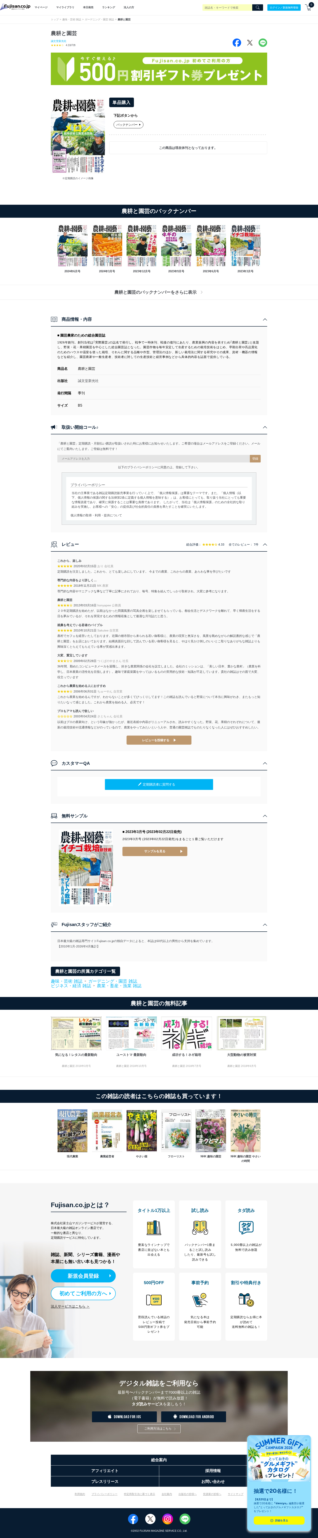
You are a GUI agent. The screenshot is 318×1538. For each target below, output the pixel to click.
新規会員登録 (83, 1276)
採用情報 (213, 1471)
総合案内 (159, 1460)
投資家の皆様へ (212, 1494)
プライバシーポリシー (104, 1494)
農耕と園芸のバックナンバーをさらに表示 (155, 292)
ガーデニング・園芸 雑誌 (99, 19)
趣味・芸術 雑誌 (71, 19)
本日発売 (88, 7)
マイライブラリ (65, 7)
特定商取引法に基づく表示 (139, 1494)
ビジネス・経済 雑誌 (71, 986)
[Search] (257, 7)
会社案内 (167, 1494)
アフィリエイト (105, 1471)
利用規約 (80, 1494)
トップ (55, 19)
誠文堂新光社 (58, 41)
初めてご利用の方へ (83, 1293)
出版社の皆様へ (187, 1494)
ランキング (108, 7)
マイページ (41, 7)
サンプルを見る (154, 851)
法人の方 (129, 7)
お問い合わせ (213, 1481)
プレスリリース (105, 1481)
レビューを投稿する (155, 740)
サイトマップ (235, 1494)
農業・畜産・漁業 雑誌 (119, 985)
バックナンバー (127, 124)
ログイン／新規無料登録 (284, 7)
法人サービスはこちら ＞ (70, 1306)
